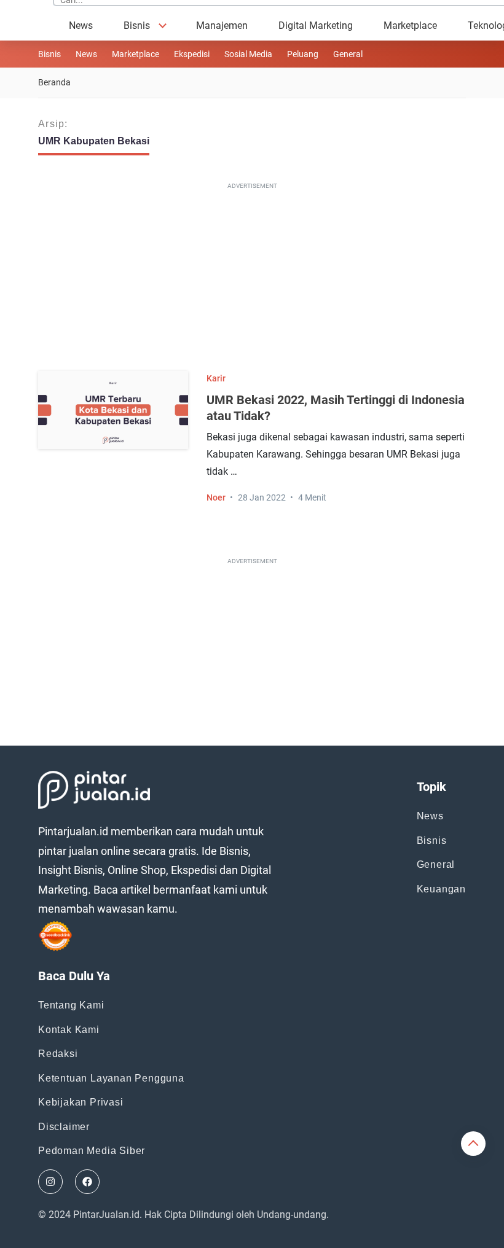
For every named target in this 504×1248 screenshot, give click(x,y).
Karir (216, 378)
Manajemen (222, 25)
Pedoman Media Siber (91, 1150)
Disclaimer (64, 1126)
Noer (216, 497)
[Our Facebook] (87, 1181)
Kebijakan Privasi (81, 1102)
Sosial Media (248, 54)
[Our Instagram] (50, 1181)
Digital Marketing (315, 25)
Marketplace (410, 25)
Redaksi (58, 1053)
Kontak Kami (69, 1029)
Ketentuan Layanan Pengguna (111, 1078)
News (81, 25)
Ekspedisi (192, 54)
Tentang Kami (71, 1005)
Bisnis (137, 25)
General (436, 864)
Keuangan (441, 889)
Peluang (302, 54)
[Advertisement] (257, 279)
